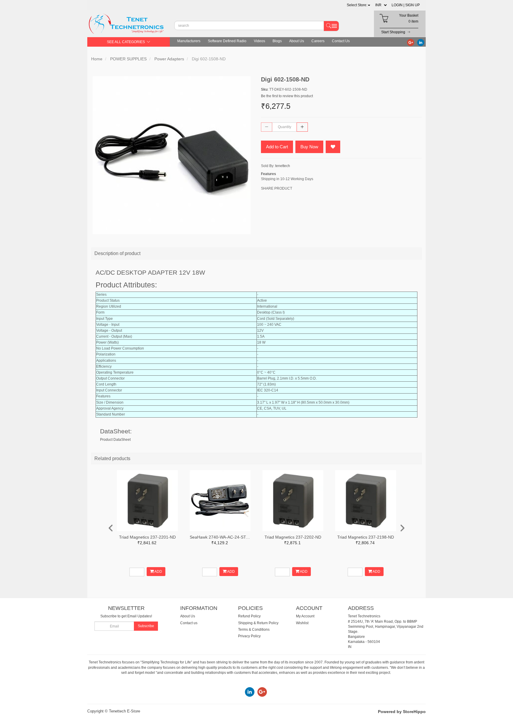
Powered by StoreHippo (402, 711)
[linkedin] (420, 42)
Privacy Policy (249, 636)
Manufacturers (188, 41)
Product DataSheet (115, 440)
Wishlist (302, 623)
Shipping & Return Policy (258, 623)
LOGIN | (398, 5)
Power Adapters (169, 58)
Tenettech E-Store (124, 711)
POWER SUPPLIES (128, 58)
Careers (317, 41)
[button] (358, 5)
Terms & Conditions (254, 629)
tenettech (282, 166)
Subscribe (146, 626)
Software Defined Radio (227, 41)
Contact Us (341, 41)
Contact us (188, 623)
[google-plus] (410, 42)
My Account (305, 616)
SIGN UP (412, 5)
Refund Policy (249, 616)
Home (96, 58)
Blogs (277, 41)
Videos (259, 41)
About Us (296, 41)
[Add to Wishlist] (333, 147)
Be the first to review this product (287, 96)
